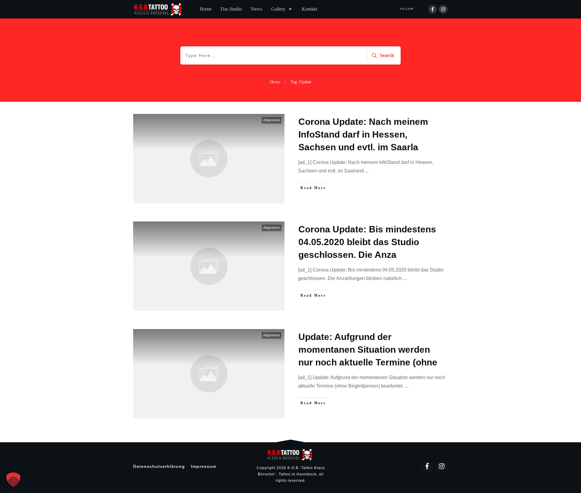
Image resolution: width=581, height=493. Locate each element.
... (367, 170)
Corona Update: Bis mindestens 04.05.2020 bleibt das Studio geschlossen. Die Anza (367, 242)
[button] (13, 479)
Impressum (203, 466)
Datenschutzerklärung (159, 466)
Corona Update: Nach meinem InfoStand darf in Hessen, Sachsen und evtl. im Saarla (363, 134)
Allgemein (271, 120)
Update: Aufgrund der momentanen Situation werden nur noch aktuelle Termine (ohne (367, 349)
